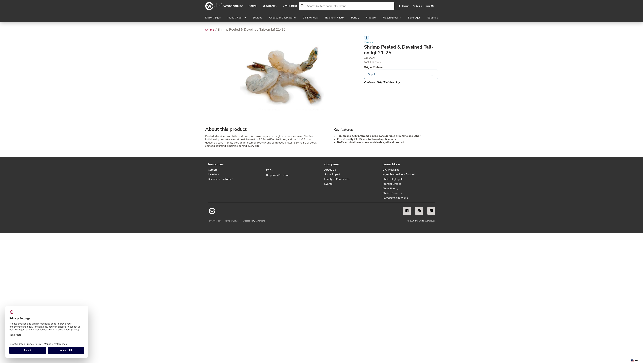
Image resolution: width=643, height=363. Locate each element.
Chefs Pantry (390, 188)
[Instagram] (419, 211)
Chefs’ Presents (392, 193)
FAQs (269, 170)
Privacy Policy (214, 220)
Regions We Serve (277, 175)
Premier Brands (391, 184)
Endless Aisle (270, 6)
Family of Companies (336, 179)
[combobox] (350, 6)
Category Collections (395, 198)
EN (636, 360)
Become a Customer (220, 179)
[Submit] (302, 6)
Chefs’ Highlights (392, 179)
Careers (213, 169)
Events (328, 184)
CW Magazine (290, 6)
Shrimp (210, 30)
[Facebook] (407, 211)
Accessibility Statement (254, 220)
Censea (368, 42)
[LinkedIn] (431, 211)
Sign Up (430, 6)
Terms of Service (232, 220)
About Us (330, 169)
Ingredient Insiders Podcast (398, 174)
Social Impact (332, 174)
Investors (213, 174)
